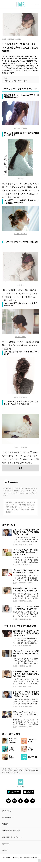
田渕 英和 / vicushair (20, 128)
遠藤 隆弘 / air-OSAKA (20, 397)
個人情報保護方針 (8, 817)
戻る (20, 468)
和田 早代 (20, 178)
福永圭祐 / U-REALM (20, 234)
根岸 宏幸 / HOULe (20, 337)
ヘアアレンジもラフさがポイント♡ (15, 81)
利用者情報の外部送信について (12, 837)
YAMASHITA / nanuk (20, 447)
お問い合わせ (6, 811)
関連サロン (6, 844)
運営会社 (5, 850)
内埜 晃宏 (20, 285)
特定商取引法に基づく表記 (11, 830)
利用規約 (5, 824)
